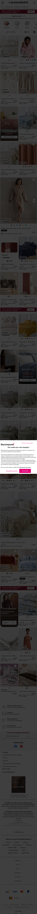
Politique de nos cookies (25, 467)
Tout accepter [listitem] (25, 471)
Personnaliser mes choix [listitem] (11, 471)
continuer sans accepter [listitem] (27, 443)
